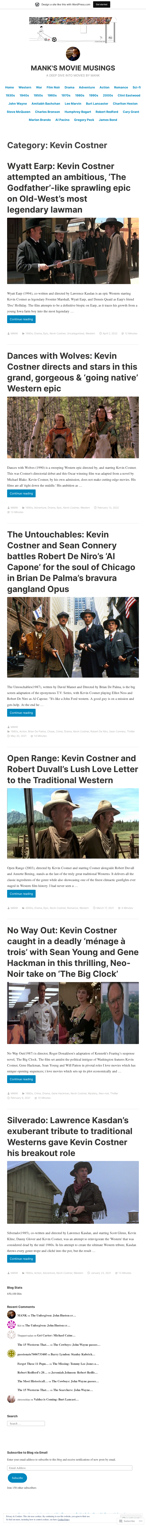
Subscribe (17, 1478)
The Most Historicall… (32, 1381)
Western (25, 87)
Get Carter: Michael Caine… (56, 1335)
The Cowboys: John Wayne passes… (76, 1344)
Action (105, 87)
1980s (79, 95)
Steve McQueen (18, 112)
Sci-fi (137, 87)
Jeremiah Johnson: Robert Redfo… (74, 1372)
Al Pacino (62, 120)
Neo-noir (104, 1093)
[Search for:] (26, 1423)
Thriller (131, 731)
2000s (108, 95)
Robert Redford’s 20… (32, 1372)
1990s (93, 95)
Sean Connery (117, 731)
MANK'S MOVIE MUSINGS (73, 68)
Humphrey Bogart (78, 112)
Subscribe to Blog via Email (27, 1452)
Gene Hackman (60, 1093)
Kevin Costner (58, 333)
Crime (59, 731)
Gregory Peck (84, 120)
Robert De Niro (99, 731)
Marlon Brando (40, 120)
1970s (66, 95)
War (39, 87)
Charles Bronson (47, 112)
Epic (45, 333)
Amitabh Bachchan (46, 103)
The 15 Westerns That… (33, 1344)
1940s (24, 95)
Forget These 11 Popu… (33, 1363)
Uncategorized (75, 333)
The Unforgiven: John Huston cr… (53, 1315)
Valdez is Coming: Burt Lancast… (56, 1399)
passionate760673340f (32, 1354)
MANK (14, 333)
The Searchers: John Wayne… (73, 1390)
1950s (38, 95)
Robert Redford (107, 112)
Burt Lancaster (97, 103)
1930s (10, 95)
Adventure (87, 87)
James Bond (108, 120)
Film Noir (53, 87)
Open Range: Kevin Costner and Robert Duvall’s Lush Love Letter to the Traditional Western (72, 769)
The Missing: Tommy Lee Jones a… (76, 1363)
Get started (101, 4)
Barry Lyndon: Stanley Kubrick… (73, 1354)
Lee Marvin (73, 103)
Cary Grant (131, 112)
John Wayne (17, 103)
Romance (121, 87)
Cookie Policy (64, 1519)
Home (9, 87)
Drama (69, 87)
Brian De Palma (37, 731)
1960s (52, 95)
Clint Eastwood (129, 95)
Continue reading (20, 320)
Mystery (92, 1093)
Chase (50, 731)
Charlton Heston (125, 103)
